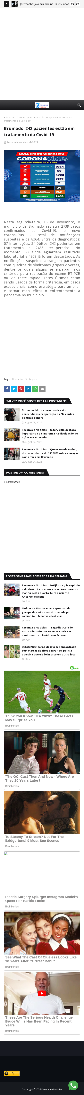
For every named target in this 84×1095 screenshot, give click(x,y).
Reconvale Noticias (17, 142)
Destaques (26, 117)
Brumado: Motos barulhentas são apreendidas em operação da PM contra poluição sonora (48, 413)
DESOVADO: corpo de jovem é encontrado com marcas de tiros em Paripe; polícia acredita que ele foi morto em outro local (49, 650)
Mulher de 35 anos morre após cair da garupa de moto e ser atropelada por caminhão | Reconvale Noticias (46, 612)
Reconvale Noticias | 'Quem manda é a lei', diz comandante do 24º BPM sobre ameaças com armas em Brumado (50, 453)
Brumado (17, 379)
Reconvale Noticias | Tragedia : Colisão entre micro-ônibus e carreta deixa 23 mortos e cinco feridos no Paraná (47, 631)
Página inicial (11, 117)
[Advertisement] (42, 54)
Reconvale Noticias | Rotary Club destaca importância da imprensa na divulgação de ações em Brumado (50, 433)
